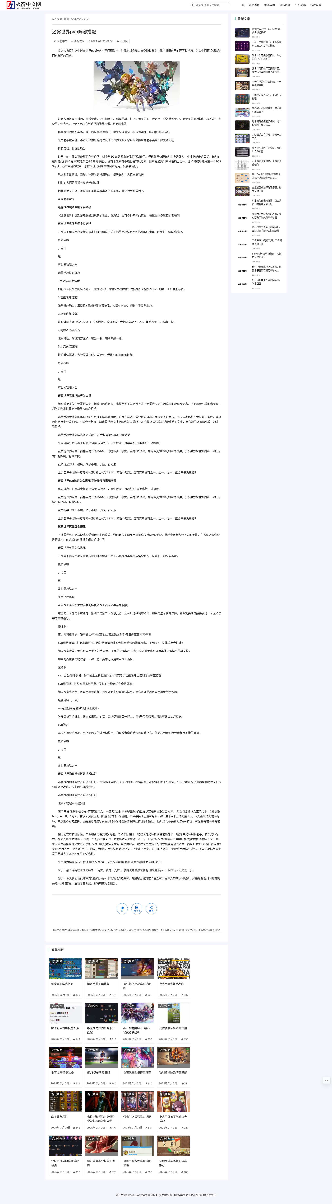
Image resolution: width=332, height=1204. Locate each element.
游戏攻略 (315, 5)
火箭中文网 (165, 1195)
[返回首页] (25, 5)
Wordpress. (128, 1195)
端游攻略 (284, 5)
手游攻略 (269, 5)
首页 (66, 19)
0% (326, 1080)
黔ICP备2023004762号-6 (201, 1195)
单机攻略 (300, 5)
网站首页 (254, 5)
